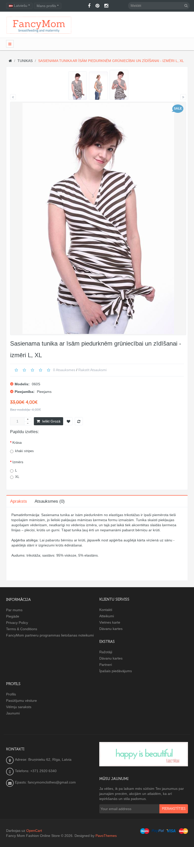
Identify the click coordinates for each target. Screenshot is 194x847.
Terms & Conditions (21, 629)
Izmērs (17, 462)
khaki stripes (24, 451)
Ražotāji (105, 652)
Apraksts (18, 501)
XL (17, 477)
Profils (11, 694)
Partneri (105, 665)
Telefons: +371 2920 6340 (36, 771)
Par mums (14, 610)
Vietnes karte (109, 622)
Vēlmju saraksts (18, 707)
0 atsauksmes (64, 370)
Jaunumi (13, 713)
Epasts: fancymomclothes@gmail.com (45, 782)
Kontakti (105, 610)
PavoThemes (106, 836)
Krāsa (17, 442)
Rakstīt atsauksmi (92, 370)
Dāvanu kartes (111, 629)
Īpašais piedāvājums (115, 671)
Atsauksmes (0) (50, 501)
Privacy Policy (17, 623)
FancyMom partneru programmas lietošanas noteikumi (50, 635)
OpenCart (34, 831)
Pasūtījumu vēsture (21, 700)
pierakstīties (173, 809)
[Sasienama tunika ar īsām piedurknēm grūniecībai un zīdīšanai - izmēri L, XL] (77, 85)
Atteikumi (106, 616)
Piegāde (12, 616)
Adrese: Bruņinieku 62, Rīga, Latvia (43, 759)
